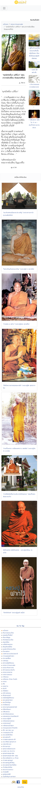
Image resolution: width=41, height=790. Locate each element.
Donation (6, 651)
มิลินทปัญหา (7, 709)
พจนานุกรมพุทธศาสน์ (10, 707)
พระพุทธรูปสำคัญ (8, 762)
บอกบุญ (5, 660)
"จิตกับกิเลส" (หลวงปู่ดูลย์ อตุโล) (13, 612)
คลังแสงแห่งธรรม (8, 721)
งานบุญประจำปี (8, 732)
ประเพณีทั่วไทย (8, 735)
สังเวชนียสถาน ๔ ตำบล (10, 758)
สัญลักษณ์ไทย (7, 647)
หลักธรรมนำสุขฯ (8, 725)
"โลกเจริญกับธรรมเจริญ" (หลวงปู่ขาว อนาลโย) (18, 269)
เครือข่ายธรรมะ (8, 644)
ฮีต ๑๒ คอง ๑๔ (8, 730)
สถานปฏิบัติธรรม (8, 663)
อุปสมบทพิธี (7, 774)
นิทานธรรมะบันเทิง (9, 670)
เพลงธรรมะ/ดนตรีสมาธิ (10, 716)
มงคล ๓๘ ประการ (9, 751)
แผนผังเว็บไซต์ (7, 635)
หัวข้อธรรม (6, 704)
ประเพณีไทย (7, 658)
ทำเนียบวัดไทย (7, 767)
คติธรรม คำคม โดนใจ (10, 679)
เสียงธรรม (6, 711)
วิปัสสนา (5, 691)
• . (34, 107)
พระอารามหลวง (8, 769)
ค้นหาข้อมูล (6, 637)
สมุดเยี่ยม (6, 642)
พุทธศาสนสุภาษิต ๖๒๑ (10, 755)
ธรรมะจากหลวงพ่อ (17, 24)
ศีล (4, 684)
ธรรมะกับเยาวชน (8, 667)
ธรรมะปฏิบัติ (7, 718)
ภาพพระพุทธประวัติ (9, 739)
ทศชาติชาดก (7, 744)
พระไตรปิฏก (7, 702)
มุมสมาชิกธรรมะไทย (9, 649)
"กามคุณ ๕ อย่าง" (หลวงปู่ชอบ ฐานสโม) (16, 324)
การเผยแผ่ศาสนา (8, 656)
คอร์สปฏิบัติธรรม (8, 698)
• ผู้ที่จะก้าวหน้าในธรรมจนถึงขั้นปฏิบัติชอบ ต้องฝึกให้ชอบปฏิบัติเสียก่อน (34, 53)
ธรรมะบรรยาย (7, 672)
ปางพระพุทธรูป (8, 760)
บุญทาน (5, 686)
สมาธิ (4, 688)
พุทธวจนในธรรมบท (9, 749)
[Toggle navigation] (4, 8)
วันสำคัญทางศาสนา (9, 776)
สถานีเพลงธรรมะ (8, 714)
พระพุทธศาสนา (8, 700)
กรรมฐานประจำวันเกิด (10, 728)
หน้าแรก (5, 24)
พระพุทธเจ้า (7, 737)
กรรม (5, 681)
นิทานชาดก (6, 746)
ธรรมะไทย (21, 787)
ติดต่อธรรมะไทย (8, 640)
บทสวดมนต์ (7, 723)
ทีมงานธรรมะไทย (8, 633)
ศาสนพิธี (6, 772)
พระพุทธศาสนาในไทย (9, 765)
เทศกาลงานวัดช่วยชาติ (10, 654)
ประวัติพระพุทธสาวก (9, 742)
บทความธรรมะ (7, 674)
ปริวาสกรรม (7, 693)
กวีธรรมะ (6, 677)
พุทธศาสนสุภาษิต (8, 753)
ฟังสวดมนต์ (7, 695)
